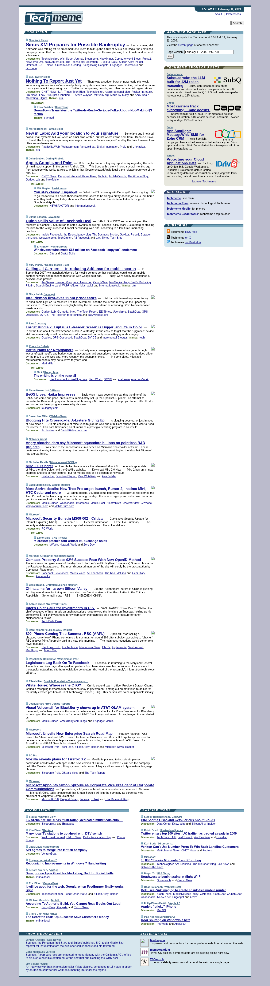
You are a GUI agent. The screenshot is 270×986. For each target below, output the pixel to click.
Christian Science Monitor (61, 585)
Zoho (170, 127)
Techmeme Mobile (178, 208)
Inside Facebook (52, 234)
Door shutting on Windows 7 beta (165, 920)
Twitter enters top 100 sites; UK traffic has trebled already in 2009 (189, 833)
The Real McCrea (115, 573)
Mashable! (86, 285)
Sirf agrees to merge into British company (56, 850)
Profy (123, 146)
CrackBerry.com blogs (73, 720)
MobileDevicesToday (185, 893)
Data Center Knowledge (171, 823)
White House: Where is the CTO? (53, 685)
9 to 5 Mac (50, 650)
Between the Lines (152, 867)
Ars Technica (70, 647)
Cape (170, 103)
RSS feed (191, 231)
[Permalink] (27, 40)
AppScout (180, 923)
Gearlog (76, 65)
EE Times (105, 311)
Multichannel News (168, 850)
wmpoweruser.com (37, 506)
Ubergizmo (119, 311)
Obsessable (67, 502)
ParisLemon (59, 188)
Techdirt (103, 176)
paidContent (185, 837)
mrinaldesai (43, 877)
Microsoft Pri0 (50, 746)
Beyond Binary (69, 799)
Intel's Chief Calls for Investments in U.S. (60, 608)
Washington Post (68, 659)
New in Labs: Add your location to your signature (72, 133)
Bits (52, 253)
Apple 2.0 (174, 903)
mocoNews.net (82, 282)
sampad (49, 117)
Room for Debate (39, 346)
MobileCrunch (117, 176)
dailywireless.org (98, 314)
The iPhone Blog (138, 176)
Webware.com (70, 146)
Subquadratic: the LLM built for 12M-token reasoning (186, 82)
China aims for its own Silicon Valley (56, 589)
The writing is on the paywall (55, 375)
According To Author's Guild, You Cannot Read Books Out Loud (73, 903)
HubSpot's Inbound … (60, 94)
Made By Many (119, 94)
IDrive (170, 155)
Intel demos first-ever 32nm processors (61, 298)
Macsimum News (89, 647)
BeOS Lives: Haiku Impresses (50, 394)
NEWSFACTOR (59, 205)
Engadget (116, 65)
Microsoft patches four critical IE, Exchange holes (70, 541)
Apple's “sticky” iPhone (158, 906)
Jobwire (84, 799)
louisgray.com (50, 407)
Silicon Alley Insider (131, 61)
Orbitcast (31, 65)
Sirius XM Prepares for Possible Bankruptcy (75, 44)
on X (188, 237)
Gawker (124, 234)
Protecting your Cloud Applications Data (185, 161)
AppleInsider (119, 647)
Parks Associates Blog (97, 837)
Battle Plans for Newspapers (49, 350)
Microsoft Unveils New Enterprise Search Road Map (69, 734)
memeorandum (160, 949)
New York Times (38, 40)
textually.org (101, 94)
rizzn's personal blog (117, 91)
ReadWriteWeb (51, 146)
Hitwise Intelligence (171, 830)
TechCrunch (65, 237)
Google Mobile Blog (56, 265)
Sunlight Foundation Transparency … (66, 681)
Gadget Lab (33, 179)
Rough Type (51, 372)
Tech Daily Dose (52, 621)
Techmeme (174, 198)
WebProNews (70, 285)
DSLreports (165, 843)
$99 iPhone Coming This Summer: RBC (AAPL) (65, 634)
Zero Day (89, 544)
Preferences (233, 14)
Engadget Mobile (103, 720)
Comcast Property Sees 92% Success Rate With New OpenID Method (83, 560)
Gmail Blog (55, 129)
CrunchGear (62, 65)
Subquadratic (175, 74)
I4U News (32, 94)
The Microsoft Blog (116, 799)
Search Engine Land (48, 285)
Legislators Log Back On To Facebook (57, 663)
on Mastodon (193, 242)
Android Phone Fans (83, 176)
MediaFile (47, 363)
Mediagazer (157, 940)
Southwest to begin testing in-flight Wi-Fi (171, 876)
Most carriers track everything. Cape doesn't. (188, 108)
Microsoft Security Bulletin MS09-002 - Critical (65, 518)
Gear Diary (138, 573)
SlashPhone (164, 893)
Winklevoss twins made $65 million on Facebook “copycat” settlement (85, 250)
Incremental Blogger (115, 337)
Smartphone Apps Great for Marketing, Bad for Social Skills (69, 873)
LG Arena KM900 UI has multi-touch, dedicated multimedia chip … (74, 820)
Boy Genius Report (57, 485)
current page (185, 45)
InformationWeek (85, 205)
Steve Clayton (83, 94)
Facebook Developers (55, 573)
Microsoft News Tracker (119, 746)
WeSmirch (157, 959)
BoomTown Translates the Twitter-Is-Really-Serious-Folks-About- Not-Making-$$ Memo (93, 112)
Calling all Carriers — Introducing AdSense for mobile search (81, 269)
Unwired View (63, 282)
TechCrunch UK (166, 837)
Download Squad (66, 476)
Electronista (130, 65)
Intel (72, 311)
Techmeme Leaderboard (182, 213)
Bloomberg (91, 58)
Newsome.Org (34, 61)
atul (61, 98)
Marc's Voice (77, 573)
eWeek (54, 544)
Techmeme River (177, 203)
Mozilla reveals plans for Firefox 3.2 (56, 759)
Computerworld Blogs (128, 58)
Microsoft (34, 514)
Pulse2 (146, 58)
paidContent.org (54, 61)
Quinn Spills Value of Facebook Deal (58, 221)
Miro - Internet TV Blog (63, 462)
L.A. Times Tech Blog (71, 91)
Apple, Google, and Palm (49, 163)
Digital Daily (110, 61)
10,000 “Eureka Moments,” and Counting (171, 860)
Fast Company (37, 323)
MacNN (161, 910)
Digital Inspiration (107, 146)
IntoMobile (52, 179)
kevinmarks (43, 576)
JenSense (48, 282)
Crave (193, 897)
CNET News (46, 65)
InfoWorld (162, 923)
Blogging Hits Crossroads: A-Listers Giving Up (65, 420)
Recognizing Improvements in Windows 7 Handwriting (66, 863)
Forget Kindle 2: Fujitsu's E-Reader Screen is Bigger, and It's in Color (84, 327)
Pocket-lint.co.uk (141, 91)
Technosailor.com (52, 893)
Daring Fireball (54, 158)
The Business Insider (105, 234)
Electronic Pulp (51, 647)
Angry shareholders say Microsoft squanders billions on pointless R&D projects (85, 445)
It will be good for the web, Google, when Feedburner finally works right (75, 888)
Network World (38, 439)
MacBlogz (32, 650)
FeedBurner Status (76, 893)
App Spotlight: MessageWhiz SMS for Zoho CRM (185, 135)
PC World (47, 528)
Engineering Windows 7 (43, 860)
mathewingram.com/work (133, 379)
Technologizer (50, 58)
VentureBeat (87, 146)
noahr (142, 337)
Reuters (48, 830)
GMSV (108, 379)
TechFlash (66, 746)
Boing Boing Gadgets (95, 65)
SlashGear (134, 311)
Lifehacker (138, 146)
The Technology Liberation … (83, 61)
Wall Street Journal (71, 58)
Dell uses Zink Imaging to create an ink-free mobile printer (183, 890)
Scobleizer (48, 430)
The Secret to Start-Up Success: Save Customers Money (67, 917)
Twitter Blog (42, 77)
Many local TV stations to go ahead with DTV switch (64, 833)
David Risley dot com (74, 430)
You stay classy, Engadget (55, 192)
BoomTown (61, 107)
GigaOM (176, 817)
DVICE (44, 314)
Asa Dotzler (109, 476)
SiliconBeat (51, 847)
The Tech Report (87, 311)
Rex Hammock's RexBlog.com (68, 379)
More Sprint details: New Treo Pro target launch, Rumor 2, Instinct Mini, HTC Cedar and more (86, 491)
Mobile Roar (97, 502)
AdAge (54, 870)
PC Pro (33, 755)
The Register (57, 314)
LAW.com (53, 217)
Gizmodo (31, 68)
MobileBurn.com (64, 506)
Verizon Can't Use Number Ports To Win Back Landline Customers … (192, 846)
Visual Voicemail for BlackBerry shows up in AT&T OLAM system (80, 708)
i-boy (42, 94)
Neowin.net (106, 58)
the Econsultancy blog (77, 234)
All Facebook (82, 237)
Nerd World (95, 379)
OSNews (55, 390)
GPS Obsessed (62, 337)
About (218, 14)
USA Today (163, 873)
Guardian (221, 837)
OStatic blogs (70, 772)
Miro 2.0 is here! (39, 466)
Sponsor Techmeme (204, 181)
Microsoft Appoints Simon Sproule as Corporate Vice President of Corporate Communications (90, 787)
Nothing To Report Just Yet (54, 81)
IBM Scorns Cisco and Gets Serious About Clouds (178, 820)
